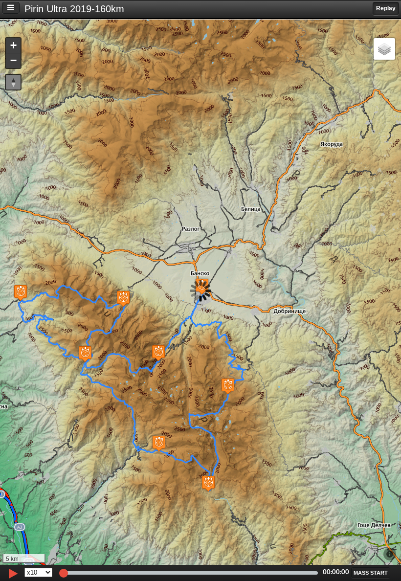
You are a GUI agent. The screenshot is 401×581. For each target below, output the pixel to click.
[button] (228, 386)
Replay (386, 8)
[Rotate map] (13, 82)
